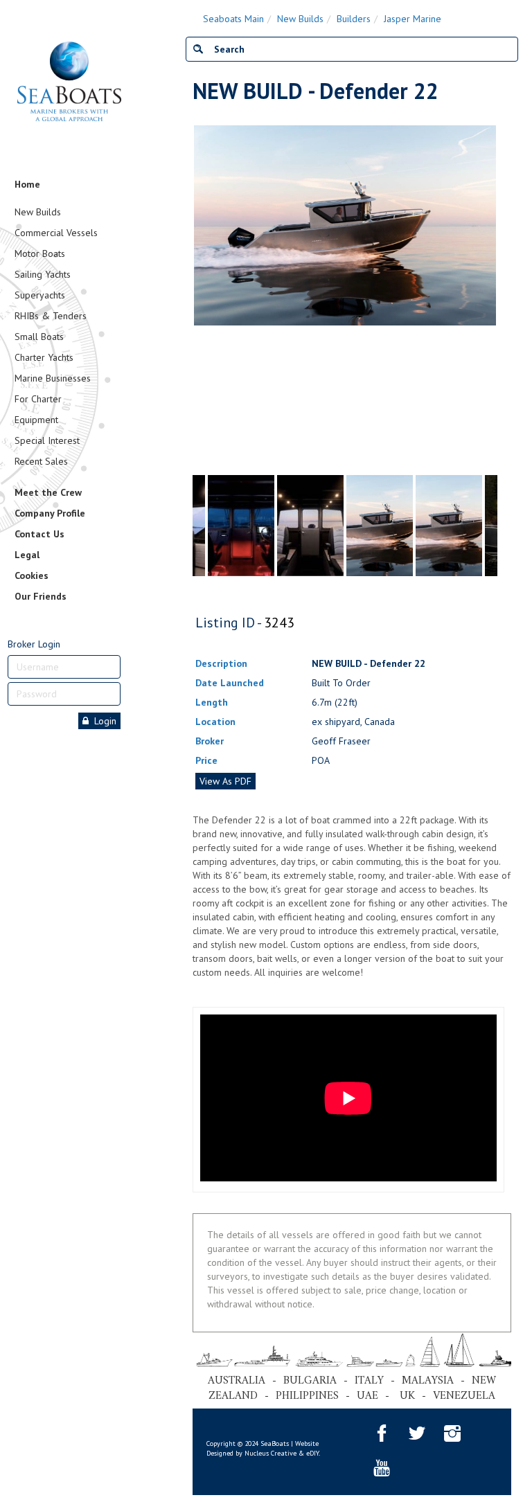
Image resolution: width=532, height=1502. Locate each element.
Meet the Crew (48, 492)
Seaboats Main (233, 18)
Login (102, 721)
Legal (27, 554)
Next (490, 297)
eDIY (312, 1453)
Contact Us (39, 534)
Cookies (31, 575)
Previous (199, 297)
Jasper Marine (412, 18)
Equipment (36, 419)
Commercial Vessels (56, 232)
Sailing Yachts (43, 274)
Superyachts (40, 295)
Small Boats (39, 336)
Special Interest (47, 440)
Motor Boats (40, 253)
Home (27, 184)
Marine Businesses (53, 378)
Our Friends (40, 596)
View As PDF (225, 781)
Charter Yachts (44, 357)
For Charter (38, 399)
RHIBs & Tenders (51, 316)
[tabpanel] (379, 526)
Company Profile (50, 513)
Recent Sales (41, 461)
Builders (354, 18)
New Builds (38, 212)
